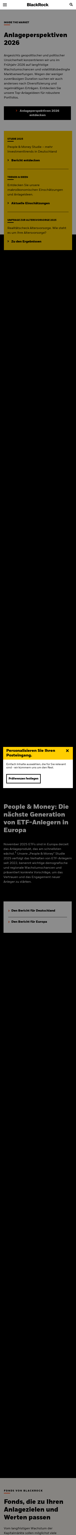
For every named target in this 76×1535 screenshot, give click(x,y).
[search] (71, 4)
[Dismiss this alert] (67, 750)
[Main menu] (5, 4)
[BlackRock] (38, 4)
